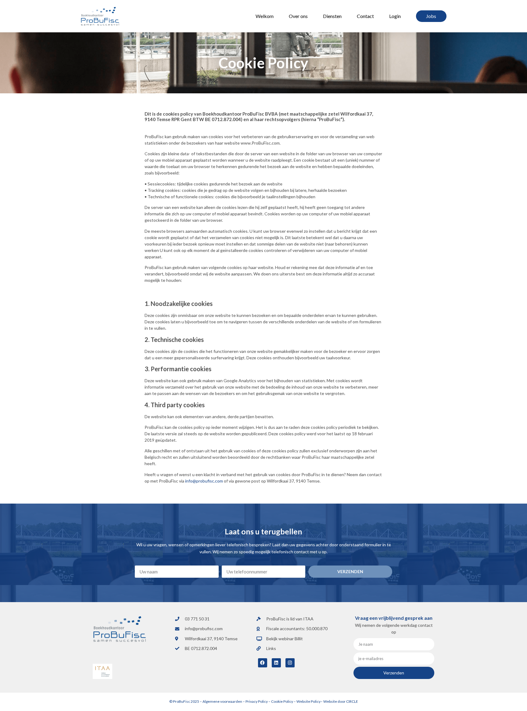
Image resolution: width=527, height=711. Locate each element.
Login (395, 16)
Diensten (332, 16)
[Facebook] (262, 662)
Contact (365, 16)
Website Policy (308, 701)
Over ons (298, 16)
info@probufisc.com (204, 480)
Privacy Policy (257, 701)
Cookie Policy (282, 701)
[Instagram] (290, 662)
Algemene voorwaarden (222, 701)
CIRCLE (352, 701)
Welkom (265, 16)
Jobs (431, 16)
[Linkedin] (276, 662)
